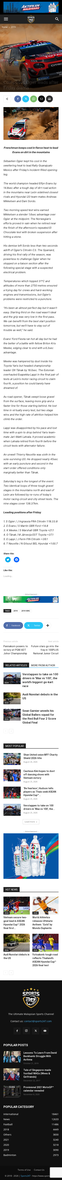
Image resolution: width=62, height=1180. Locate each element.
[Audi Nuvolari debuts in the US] (12, 698)
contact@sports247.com (38, 1021)
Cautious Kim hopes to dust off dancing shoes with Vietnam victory (39, 774)
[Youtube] (45, 1031)
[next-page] (11, 731)
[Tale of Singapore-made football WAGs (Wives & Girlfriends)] (11, 1074)
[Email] (41, 98)
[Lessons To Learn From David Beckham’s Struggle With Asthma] (12, 1057)
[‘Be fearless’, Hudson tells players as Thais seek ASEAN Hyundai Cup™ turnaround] (12, 793)
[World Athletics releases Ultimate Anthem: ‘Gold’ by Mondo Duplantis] (45, 905)
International (17, 76)
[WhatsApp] (33, 98)
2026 (6, 703)
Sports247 (25, 1175)
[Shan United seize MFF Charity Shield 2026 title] (12, 759)
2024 (6, 682)
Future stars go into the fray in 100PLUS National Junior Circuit (45, 650)
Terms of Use (24, 1169)
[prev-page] (5, 731)
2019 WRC (25, 610)
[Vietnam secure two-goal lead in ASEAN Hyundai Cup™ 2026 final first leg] (16, 905)
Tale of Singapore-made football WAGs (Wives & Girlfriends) (37, 1073)
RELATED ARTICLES (16, 665)
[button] (5, 19)
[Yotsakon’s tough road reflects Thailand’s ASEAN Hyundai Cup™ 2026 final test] (45, 943)
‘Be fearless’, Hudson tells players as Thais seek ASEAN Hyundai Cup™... (39, 791)
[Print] (49, 98)
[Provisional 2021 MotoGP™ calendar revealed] (12, 1091)
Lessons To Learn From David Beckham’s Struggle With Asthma (40, 1056)
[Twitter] (25, 98)
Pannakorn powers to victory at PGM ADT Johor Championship (15, 650)
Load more (30, 821)
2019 (13, 27)
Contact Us (39, 1169)
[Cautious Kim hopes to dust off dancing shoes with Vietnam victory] (12, 775)
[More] (47, 625)
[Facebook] (17, 98)
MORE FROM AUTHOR (43, 665)
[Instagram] (26, 1030)
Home (5, 27)
